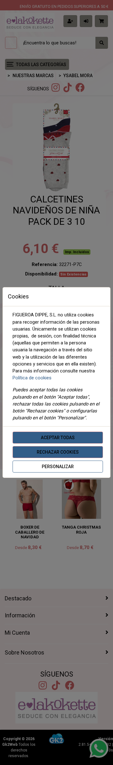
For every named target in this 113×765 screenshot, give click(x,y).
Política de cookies (32, 378)
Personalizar (58, 466)
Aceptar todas (58, 437)
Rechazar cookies (58, 452)
